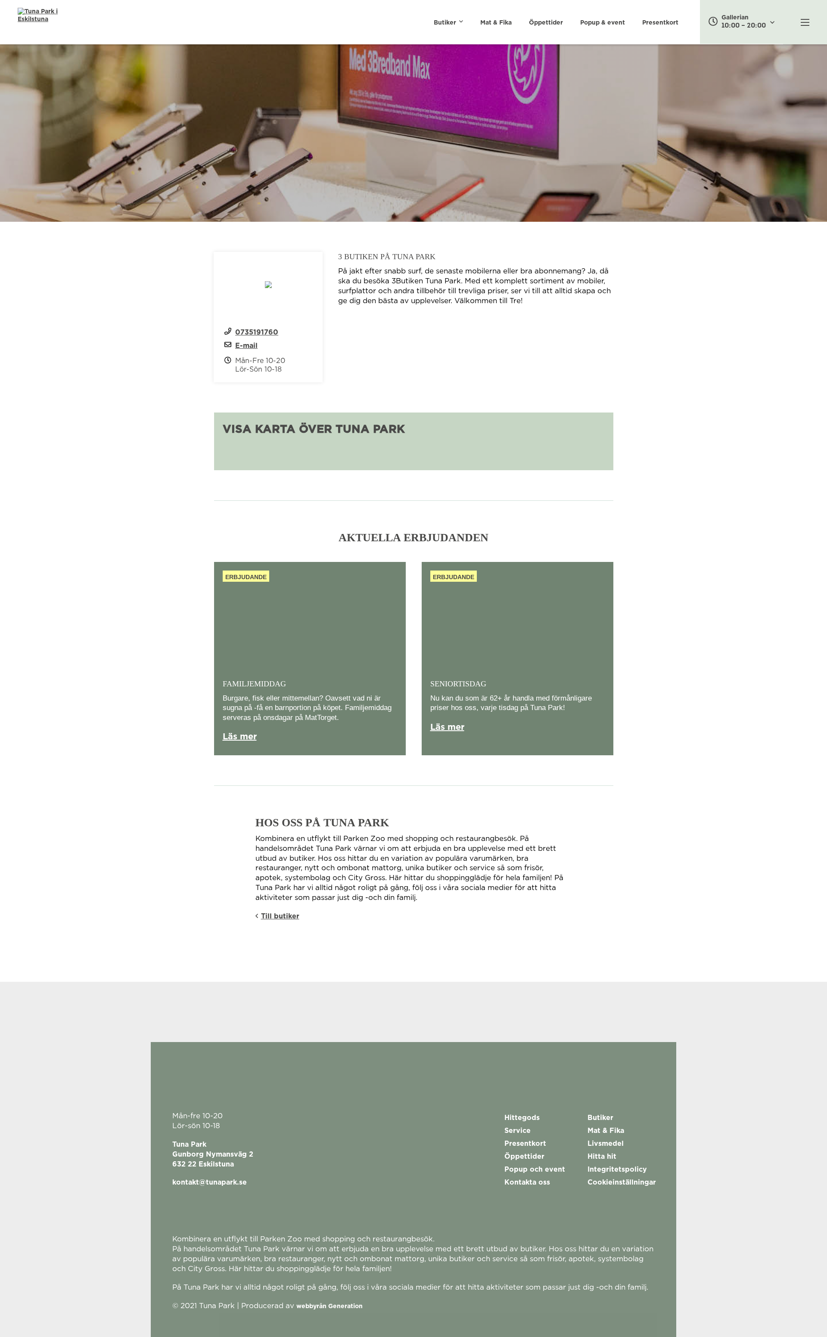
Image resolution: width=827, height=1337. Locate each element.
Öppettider (546, 23)
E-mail (246, 345)
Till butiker (280, 916)
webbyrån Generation (329, 1306)
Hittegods (522, 1117)
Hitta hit (602, 1156)
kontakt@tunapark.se (209, 1182)
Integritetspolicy (617, 1169)
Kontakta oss (527, 1182)
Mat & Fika (496, 23)
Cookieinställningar (622, 1182)
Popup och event (534, 1169)
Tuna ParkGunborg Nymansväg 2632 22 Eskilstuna (212, 1154)
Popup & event (602, 23)
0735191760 (256, 332)
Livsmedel (606, 1143)
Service (517, 1130)
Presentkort (660, 23)
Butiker (445, 23)
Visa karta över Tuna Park (314, 429)
